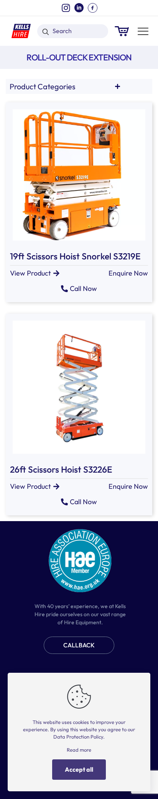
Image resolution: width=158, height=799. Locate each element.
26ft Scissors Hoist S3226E (61, 469)
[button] (128, 273)
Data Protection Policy (78, 737)
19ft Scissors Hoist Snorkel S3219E (75, 256)
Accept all (79, 769)
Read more (79, 750)
